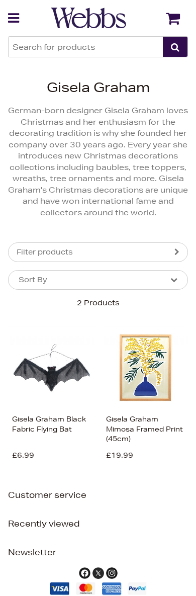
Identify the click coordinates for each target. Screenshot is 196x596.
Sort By (33, 279)
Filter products (45, 252)
